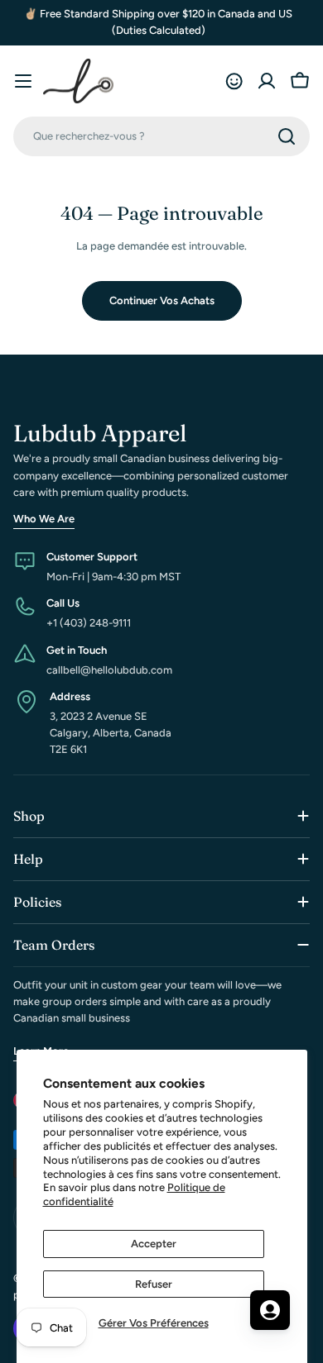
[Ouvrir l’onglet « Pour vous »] (270, 1310)
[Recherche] (286, 136)
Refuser (153, 1284)
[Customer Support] (233, 81)
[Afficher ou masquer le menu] (23, 81)
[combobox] (161, 136)
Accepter (153, 1243)
